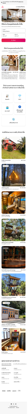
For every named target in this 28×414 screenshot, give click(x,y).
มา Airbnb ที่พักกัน (20, 7)
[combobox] (13, 31)
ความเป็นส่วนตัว (11, 407)
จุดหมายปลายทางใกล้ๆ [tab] (6, 364)
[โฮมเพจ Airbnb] (3, 7)
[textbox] (7, 36)
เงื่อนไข (17, 407)
